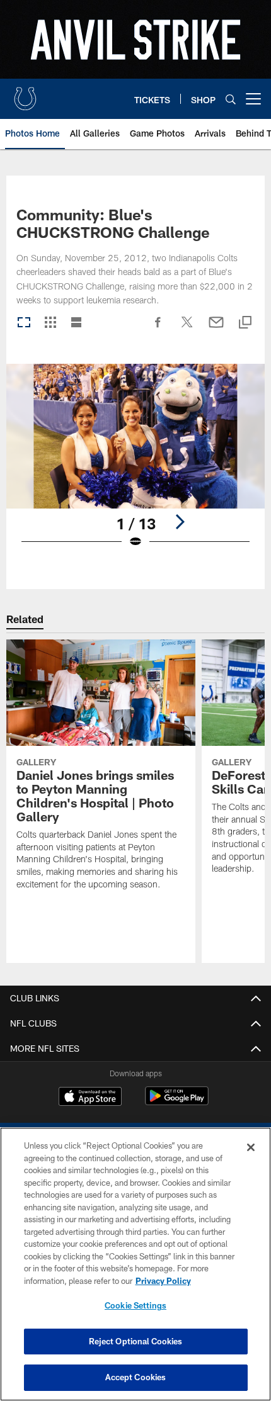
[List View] (76, 323)
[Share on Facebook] (158, 328)
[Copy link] (245, 323)
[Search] (231, 99)
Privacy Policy (163, 1281)
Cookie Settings (135, 1305)
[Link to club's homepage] (25, 94)
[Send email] (216, 328)
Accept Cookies (135, 1377)
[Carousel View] (24, 323)
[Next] (179, 521)
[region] (135, 1264)
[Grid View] (50, 323)
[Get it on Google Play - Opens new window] (176, 1102)
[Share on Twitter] (187, 328)
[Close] (251, 1147)
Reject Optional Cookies (136, 1341)
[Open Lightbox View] (135, 464)
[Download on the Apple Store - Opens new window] (90, 1097)
